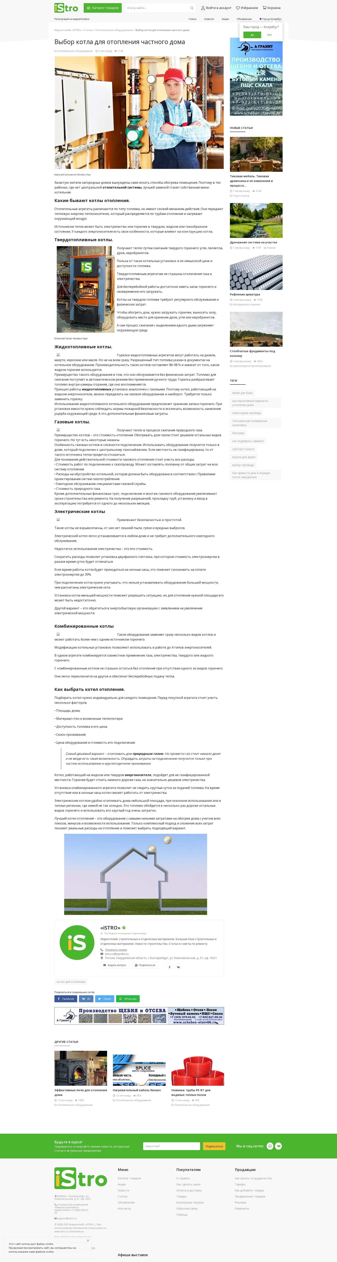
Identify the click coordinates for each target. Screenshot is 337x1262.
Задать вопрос (116, 965)
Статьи (192, 19)
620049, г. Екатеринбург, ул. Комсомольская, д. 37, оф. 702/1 (72, 1197)
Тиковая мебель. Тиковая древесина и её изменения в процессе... (251, 180)
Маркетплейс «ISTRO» (67, 30)
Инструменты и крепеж (246, 304)
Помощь (182, 1214)
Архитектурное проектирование (252, 366)
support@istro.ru (66, 1218)
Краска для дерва (243, 457)
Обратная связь (187, 1208)
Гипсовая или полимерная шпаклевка (249, 423)
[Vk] (278, 1146)
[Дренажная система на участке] (256, 227)
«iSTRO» (110, 927)
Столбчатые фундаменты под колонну (252, 353)
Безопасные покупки (190, 1202)
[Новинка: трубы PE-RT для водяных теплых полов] (197, 1075)
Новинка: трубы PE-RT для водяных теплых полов (190, 1092)
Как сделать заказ (188, 1184)
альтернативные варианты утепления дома (250, 403)
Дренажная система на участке (253, 242)
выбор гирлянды (243, 465)
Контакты (124, 1208)
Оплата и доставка (189, 1190)
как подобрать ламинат (248, 441)
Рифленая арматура (245, 294)
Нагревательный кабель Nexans (137, 1090)
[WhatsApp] (270, 1146)
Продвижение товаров (250, 1196)
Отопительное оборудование (114, 30)
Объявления (244, 19)
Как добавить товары (249, 1190)
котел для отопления (71, 982)
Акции (225, 19)
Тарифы (240, 1184)
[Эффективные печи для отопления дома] (80, 1075)
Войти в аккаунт (218, 8)
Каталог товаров (129, 1178)
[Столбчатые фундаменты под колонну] (256, 336)
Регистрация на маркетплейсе (72, 19)
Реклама (240, 1202)
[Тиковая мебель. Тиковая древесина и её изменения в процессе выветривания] (256, 161)
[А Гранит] (139, 1015)
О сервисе (183, 1178)
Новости (209, 19)
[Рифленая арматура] (256, 279)
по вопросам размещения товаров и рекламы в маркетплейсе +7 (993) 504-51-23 (71, 1208)
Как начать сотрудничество (253, 1178)
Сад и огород (241, 195)
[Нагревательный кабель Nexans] (139, 1075)
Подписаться (147, 965)
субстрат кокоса (243, 449)
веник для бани (242, 393)
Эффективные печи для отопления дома (80, 1092)
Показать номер (116, 950)
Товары (181, 1196)
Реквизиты (242, 1208)
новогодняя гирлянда (246, 413)
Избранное (249, 8)
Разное (271, 247)
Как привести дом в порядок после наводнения (251, 475)
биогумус (238, 433)
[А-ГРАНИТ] (256, 76)
